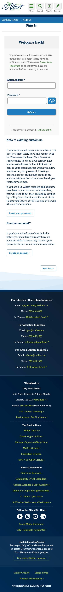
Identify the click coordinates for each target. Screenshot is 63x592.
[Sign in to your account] (49, 8)
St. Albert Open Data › (31, 496)
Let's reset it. (45, 129)
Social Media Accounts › (31, 523)
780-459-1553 (35, 336)
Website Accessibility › (31, 578)
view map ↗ (40, 399)
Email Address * (16, 79)
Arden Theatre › (31, 430)
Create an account (18, 252)
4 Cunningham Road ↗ (37, 342)
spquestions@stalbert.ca (35, 305)
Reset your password (20, 213)
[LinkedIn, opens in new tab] (43, 516)
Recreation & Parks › (31, 453)
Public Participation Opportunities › (31, 490)
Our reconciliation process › (31, 558)
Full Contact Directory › (31, 411)
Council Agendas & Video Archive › (31, 484)
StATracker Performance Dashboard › (31, 502)
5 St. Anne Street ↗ (37, 366)
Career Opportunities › (31, 436)
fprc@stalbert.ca (35, 330)
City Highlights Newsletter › (31, 529)
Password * (13, 94)
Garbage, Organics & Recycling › (31, 442)
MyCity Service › (31, 448)
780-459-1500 (27, 405)
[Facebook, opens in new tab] (20, 516)
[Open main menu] (31, 8)
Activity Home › (11, 19)
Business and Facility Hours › (31, 417)
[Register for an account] (57, 8)
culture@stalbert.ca (35, 355)
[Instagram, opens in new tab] (27, 516)
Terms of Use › (42, 572)
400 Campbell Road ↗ (37, 317)
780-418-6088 (35, 311)
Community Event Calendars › (31, 478)
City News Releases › (31, 472)
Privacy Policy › (22, 572)
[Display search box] (40, 8)
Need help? (47, 268)
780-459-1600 (35, 361)
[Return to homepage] (12, 6)
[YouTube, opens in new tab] (35, 516)
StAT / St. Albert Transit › (31, 459)
